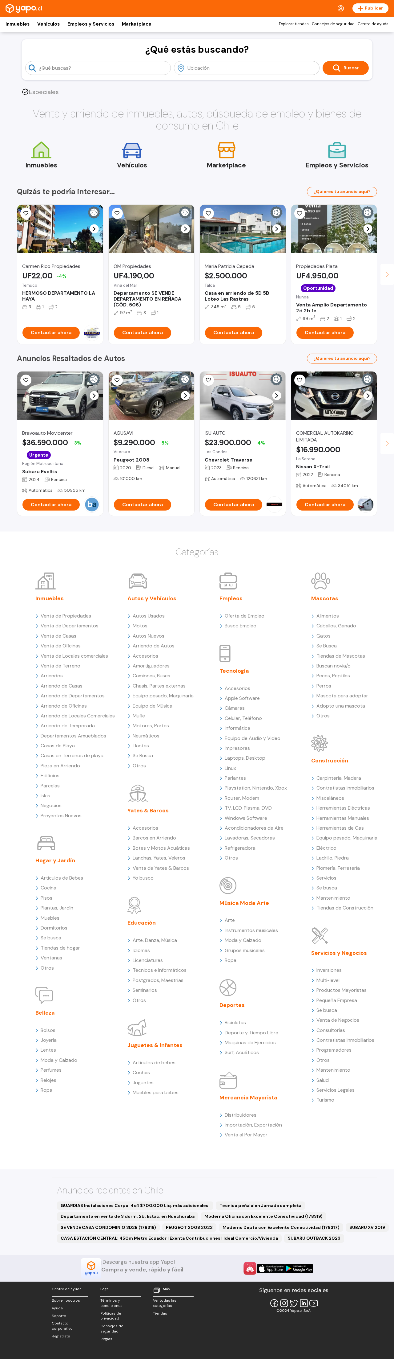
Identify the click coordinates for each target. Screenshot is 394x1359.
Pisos (46, 898)
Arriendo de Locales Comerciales (78, 715)
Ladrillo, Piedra (332, 858)
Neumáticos (146, 736)
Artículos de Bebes (62, 878)
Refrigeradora (240, 848)
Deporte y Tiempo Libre (251, 1032)
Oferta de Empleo (244, 616)
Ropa (46, 1090)
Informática (237, 728)
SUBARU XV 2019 (367, 1227)
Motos (140, 625)
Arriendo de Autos (154, 646)
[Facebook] (274, 1303)
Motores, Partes (151, 725)
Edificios (50, 775)
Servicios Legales (335, 1090)
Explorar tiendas (294, 24)
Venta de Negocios (337, 1020)
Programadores (334, 1050)
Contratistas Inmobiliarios (345, 788)
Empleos (231, 598)
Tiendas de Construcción (344, 908)
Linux (230, 768)
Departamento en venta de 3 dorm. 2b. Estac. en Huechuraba (128, 1216)
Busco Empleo (240, 625)
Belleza (45, 1012)
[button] (94, 228)
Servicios (326, 878)
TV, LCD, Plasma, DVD (248, 808)
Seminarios (145, 990)
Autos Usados (149, 616)
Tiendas (160, 1313)
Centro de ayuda (373, 24)
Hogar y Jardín (55, 860)
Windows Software (246, 818)
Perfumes (51, 1070)
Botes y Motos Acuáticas (161, 848)
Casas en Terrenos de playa (72, 755)
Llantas (141, 745)
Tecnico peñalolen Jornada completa (260, 1205)
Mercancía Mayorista (248, 1097)
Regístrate (61, 1336)
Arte (230, 920)
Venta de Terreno (60, 666)
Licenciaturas (148, 960)
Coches (141, 1072)
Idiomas (141, 950)
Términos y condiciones (111, 1303)
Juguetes (143, 1082)
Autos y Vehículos (151, 598)
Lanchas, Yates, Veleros (159, 858)
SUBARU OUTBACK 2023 (314, 1238)
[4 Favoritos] (117, 380)
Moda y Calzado (59, 1060)
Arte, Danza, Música (155, 940)
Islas (45, 795)
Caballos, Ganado (336, 625)
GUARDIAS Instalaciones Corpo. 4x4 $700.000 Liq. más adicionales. (135, 1205)
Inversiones (329, 970)
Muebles (50, 918)
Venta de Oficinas (61, 646)
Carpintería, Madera (338, 778)
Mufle (139, 715)
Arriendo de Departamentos (73, 695)
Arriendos (52, 675)
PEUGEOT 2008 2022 (189, 1227)
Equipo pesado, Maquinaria (163, 695)
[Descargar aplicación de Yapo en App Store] (271, 1268)
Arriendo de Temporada (68, 725)
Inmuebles (18, 24)
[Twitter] (294, 1303)
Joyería (49, 1040)
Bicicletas (235, 1022)
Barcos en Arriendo (154, 838)
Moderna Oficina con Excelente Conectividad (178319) (263, 1216)
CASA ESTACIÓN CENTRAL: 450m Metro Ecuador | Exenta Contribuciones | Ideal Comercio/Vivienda (169, 1238)
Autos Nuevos (148, 636)
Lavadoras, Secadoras (250, 838)
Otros (47, 968)
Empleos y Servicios (90, 24)
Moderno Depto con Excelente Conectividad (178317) (281, 1227)
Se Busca (143, 755)
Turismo (325, 1100)
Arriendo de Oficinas (64, 706)
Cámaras (235, 708)
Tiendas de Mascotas (340, 656)
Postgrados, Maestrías (158, 980)
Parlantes (235, 778)
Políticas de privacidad (110, 1316)
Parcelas (50, 785)
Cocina (48, 888)
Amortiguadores (151, 666)
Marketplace (136, 24)
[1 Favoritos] (25, 213)
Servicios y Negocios (339, 953)
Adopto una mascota (340, 706)
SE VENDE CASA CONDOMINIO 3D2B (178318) (108, 1227)
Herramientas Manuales (342, 818)
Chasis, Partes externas (159, 686)
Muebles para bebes (156, 1092)
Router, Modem (242, 798)
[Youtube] (314, 1303)
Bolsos (48, 1030)
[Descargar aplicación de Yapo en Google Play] (299, 1268)
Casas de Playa (58, 745)
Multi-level (328, 980)
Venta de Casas (58, 636)
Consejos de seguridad (333, 24)
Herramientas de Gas (340, 828)
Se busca (51, 937)
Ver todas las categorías (164, 1303)
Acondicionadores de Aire (254, 828)
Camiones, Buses (151, 675)
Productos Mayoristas (341, 990)
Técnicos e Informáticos (160, 970)
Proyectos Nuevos (61, 815)
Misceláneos (330, 798)
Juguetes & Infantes (155, 1045)
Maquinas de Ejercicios (250, 1042)
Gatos (323, 636)
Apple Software (242, 698)
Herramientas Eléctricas (343, 808)
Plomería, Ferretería (338, 868)
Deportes (232, 1005)
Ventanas (51, 958)
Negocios (51, 805)
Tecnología (234, 671)
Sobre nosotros (66, 1300)
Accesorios (145, 656)
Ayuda (57, 1308)
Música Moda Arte (244, 903)
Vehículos (48, 24)
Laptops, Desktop (245, 758)
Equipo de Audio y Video (252, 738)
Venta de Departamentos (69, 625)
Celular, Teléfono (243, 718)
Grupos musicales (245, 950)
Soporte (59, 1315)
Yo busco (143, 878)
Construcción (329, 760)
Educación (141, 922)
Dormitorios (54, 928)
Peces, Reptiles (333, 675)
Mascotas (324, 598)
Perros (323, 686)
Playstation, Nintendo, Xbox (256, 788)
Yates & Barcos (148, 810)
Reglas (106, 1338)
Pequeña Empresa (336, 1000)
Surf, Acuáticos (242, 1052)
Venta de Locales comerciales (74, 656)
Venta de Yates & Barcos (161, 868)
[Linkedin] (304, 1303)
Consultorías (330, 1030)
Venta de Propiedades (66, 616)
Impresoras (237, 748)
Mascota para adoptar (342, 695)
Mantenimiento (333, 898)
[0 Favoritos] (117, 213)
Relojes (48, 1080)
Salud (322, 1080)
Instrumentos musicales (251, 930)
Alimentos (327, 616)
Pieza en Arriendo (60, 765)
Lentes (48, 1050)
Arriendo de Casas (61, 686)
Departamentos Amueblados (73, 736)
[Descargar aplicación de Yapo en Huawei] (250, 1268)
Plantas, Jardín (57, 908)
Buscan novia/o (333, 666)
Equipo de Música (152, 706)
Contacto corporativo (62, 1326)
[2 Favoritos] (299, 380)
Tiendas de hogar (60, 948)
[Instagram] (284, 1303)
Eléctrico (326, 848)
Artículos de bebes (154, 1062)
